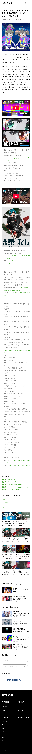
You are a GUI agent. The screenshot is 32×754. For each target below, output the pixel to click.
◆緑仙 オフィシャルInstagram (12, 484)
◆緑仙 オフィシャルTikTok (11, 489)
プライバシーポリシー (23, 717)
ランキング (4, 714)
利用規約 (20, 714)
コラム (3, 724)
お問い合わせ (21, 710)
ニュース (4, 710)
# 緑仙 (3, 499)
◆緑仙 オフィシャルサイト (10, 479)
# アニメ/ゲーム (6, 502)
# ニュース (5, 505)
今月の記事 (4, 707)
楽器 (3, 728)
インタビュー (5, 717)
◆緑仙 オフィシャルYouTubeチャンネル (15, 487)
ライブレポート (6, 721)
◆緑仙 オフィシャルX (9, 482)
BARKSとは (21, 707)
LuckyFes (4, 731)
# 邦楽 (3, 508)
